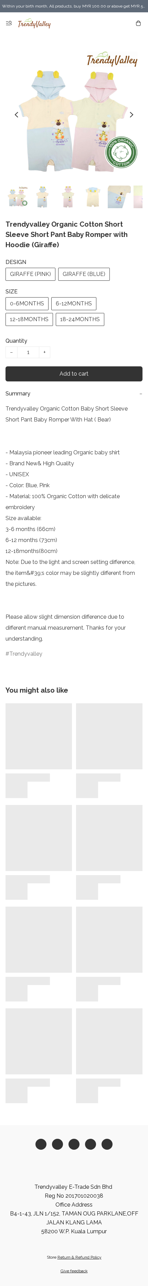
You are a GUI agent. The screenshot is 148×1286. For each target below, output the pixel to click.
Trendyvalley (25, 654)
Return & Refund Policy (79, 1257)
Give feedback (74, 1271)
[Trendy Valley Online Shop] (34, 23)
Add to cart (74, 373)
